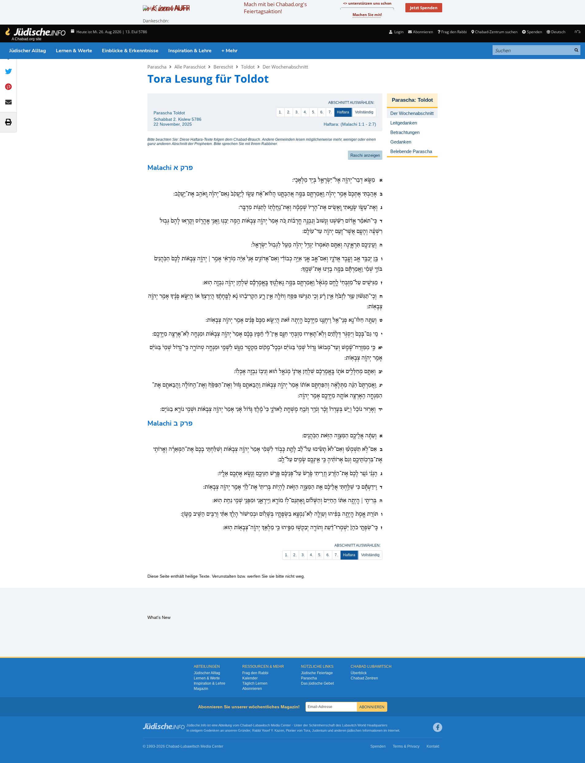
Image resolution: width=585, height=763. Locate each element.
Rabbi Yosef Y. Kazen (268, 730)
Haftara (343, 112)
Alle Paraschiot (189, 67)
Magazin (201, 688)
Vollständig (364, 112)
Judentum (319, 730)
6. (321, 112)
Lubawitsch (261, 725)
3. (296, 112)
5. (313, 112)
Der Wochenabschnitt (285, 67)
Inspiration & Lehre (190, 50)
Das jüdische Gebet (317, 683)
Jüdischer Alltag (27, 50)
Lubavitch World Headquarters (365, 725)
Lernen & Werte (74, 50)
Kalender (250, 678)
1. (280, 112)
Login (398, 31)
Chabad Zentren (364, 678)
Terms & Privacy (406, 746)
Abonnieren (252, 688)
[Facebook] (437, 727)
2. (288, 112)
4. (305, 112)
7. (330, 112)
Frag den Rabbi (454, 31)
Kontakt (433, 746)
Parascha (156, 67)
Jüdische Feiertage (317, 673)
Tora (306, 730)
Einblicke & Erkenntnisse (130, 50)
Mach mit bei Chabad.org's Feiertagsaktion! (275, 8)
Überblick (359, 673)
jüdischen (354, 730)
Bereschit (223, 67)
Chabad (246, 725)
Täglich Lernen (254, 683)
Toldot (248, 67)
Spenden (534, 31)
